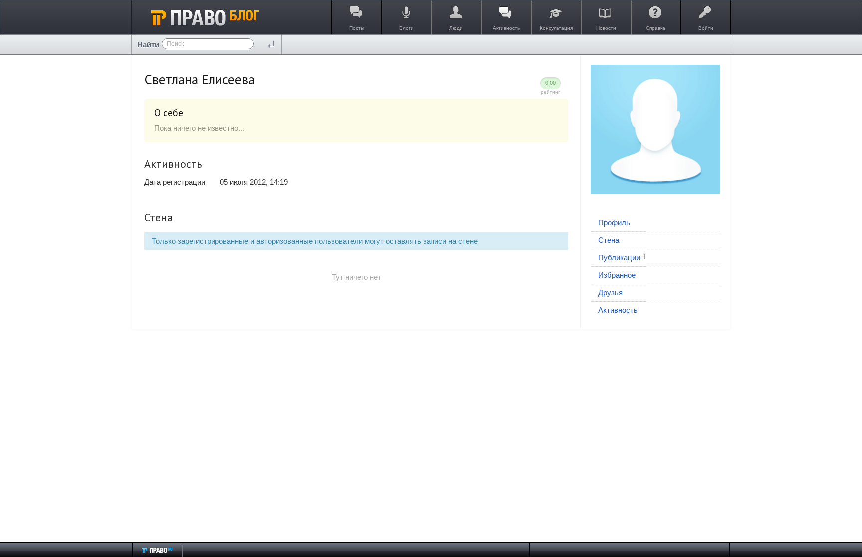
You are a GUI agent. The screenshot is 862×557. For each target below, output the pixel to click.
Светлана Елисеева (199, 79)
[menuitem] (655, 223)
